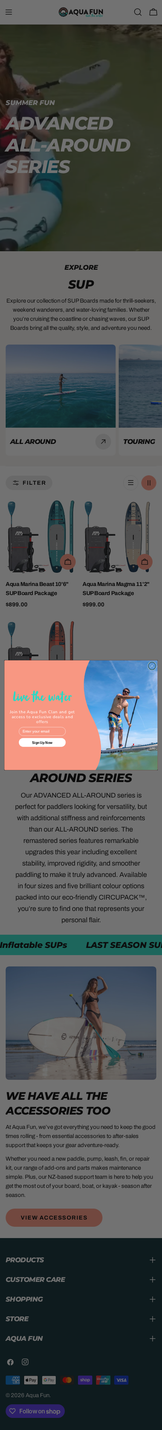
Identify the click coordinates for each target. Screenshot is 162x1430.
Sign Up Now (42, 742)
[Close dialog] (152, 665)
